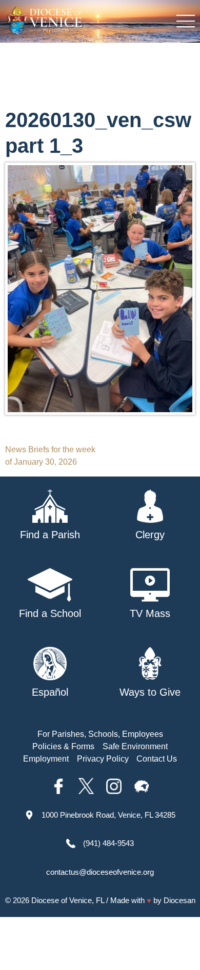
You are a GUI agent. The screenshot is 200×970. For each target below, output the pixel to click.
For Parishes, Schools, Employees (100, 734)
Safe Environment (135, 746)
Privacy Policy (103, 758)
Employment (46, 758)
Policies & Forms (63, 746)
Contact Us (156, 758)
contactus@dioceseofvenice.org (100, 872)
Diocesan (179, 900)
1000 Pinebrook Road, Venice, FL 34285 (108, 814)
